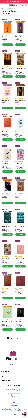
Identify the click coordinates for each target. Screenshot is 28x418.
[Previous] (4, 1)
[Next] (23, 1)
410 (20, 338)
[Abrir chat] (24, 414)
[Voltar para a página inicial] (14, 5)
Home (2, 8)
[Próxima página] (23, 338)
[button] (5, 5)
